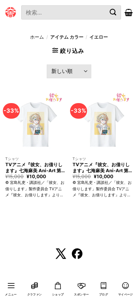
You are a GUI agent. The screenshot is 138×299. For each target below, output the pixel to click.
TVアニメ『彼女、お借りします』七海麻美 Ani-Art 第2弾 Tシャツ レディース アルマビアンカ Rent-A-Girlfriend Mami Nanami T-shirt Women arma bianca (34, 168)
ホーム (37, 37)
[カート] (129, 12)
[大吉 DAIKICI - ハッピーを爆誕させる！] (10, 12)
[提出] (113, 12)
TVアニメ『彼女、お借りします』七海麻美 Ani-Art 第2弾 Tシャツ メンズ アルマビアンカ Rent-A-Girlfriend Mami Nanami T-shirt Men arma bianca (102, 168)
